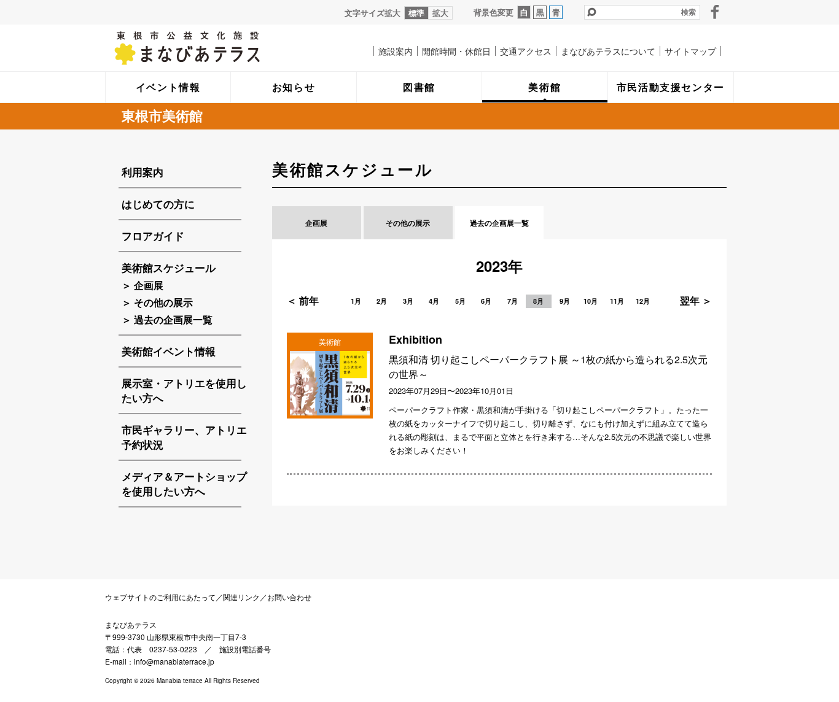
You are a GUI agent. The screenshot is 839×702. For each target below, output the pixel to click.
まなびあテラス (212, 48)
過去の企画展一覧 (499, 222)
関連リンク (241, 597)
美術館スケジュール (169, 267)
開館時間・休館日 (456, 51)
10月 (590, 301)
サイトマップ (690, 51)
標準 (416, 12)
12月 (643, 301)
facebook (715, 12)
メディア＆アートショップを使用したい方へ (184, 483)
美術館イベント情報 (169, 351)
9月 (565, 301)
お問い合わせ (289, 597)
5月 (460, 301)
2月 (382, 301)
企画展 (316, 222)
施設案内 (395, 51)
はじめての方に (158, 203)
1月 (356, 301)
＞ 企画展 (142, 285)
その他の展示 (408, 222)
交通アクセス (526, 51)
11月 (617, 301)
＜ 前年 (303, 300)
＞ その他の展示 (157, 302)
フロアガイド (153, 235)
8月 (538, 301)
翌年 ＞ (696, 300)
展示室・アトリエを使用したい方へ (184, 390)
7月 (512, 301)
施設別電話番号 (245, 649)
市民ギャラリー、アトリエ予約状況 (184, 437)
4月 (434, 301)
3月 (408, 301)
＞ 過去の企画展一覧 (167, 319)
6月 (486, 301)
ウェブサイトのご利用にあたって (160, 597)
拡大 (440, 12)
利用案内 (142, 171)
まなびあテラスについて (608, 51)
